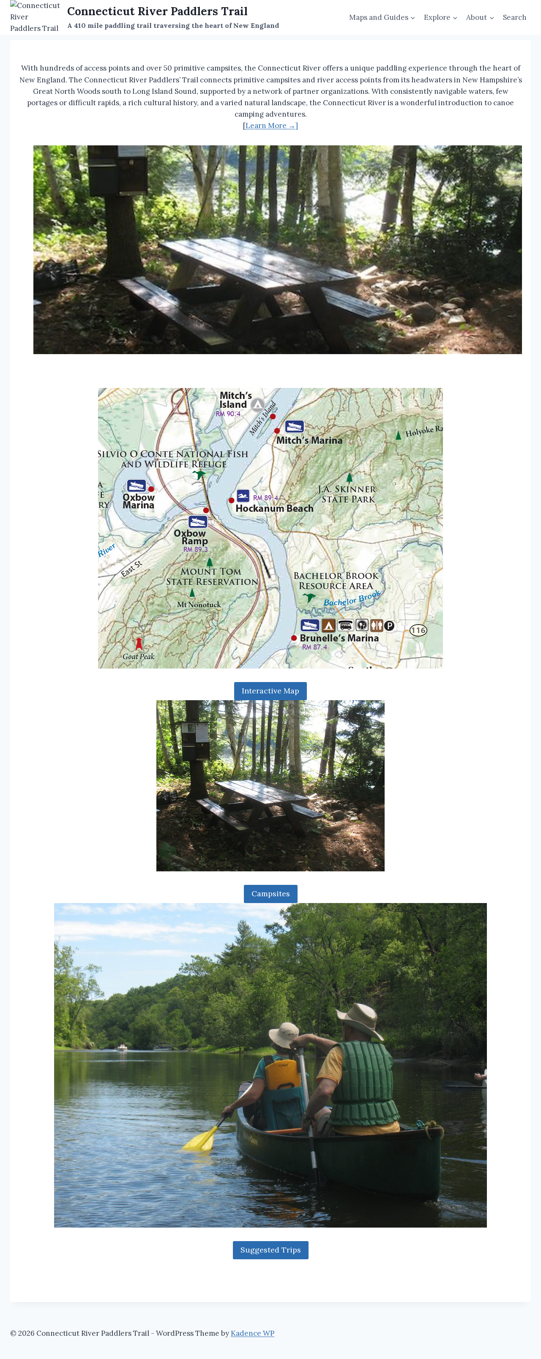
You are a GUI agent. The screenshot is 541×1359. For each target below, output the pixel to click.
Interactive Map (270, 691)
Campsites (270, 893)
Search (515, 17)
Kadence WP (252, 1333)
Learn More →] (272, 125)
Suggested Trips (270, 1250)
